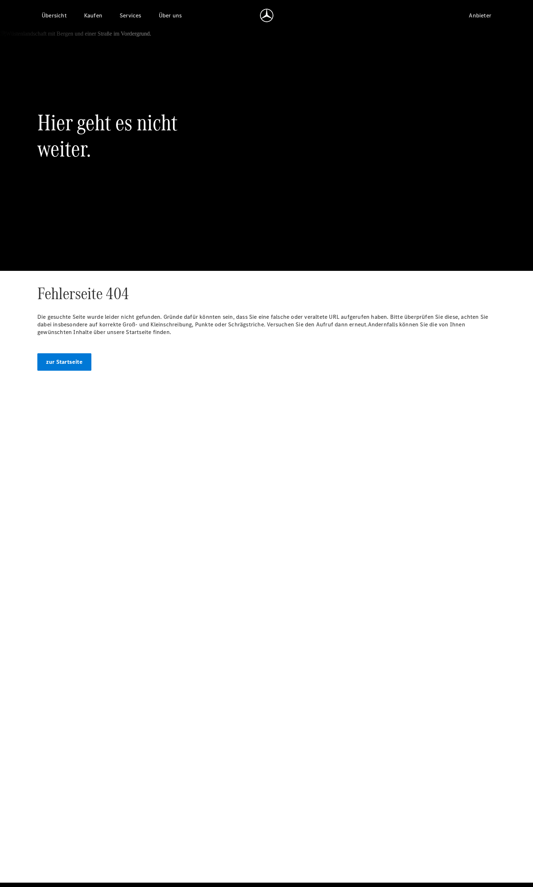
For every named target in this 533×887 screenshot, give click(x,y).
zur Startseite (64, 362)
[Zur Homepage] (266, 15)
